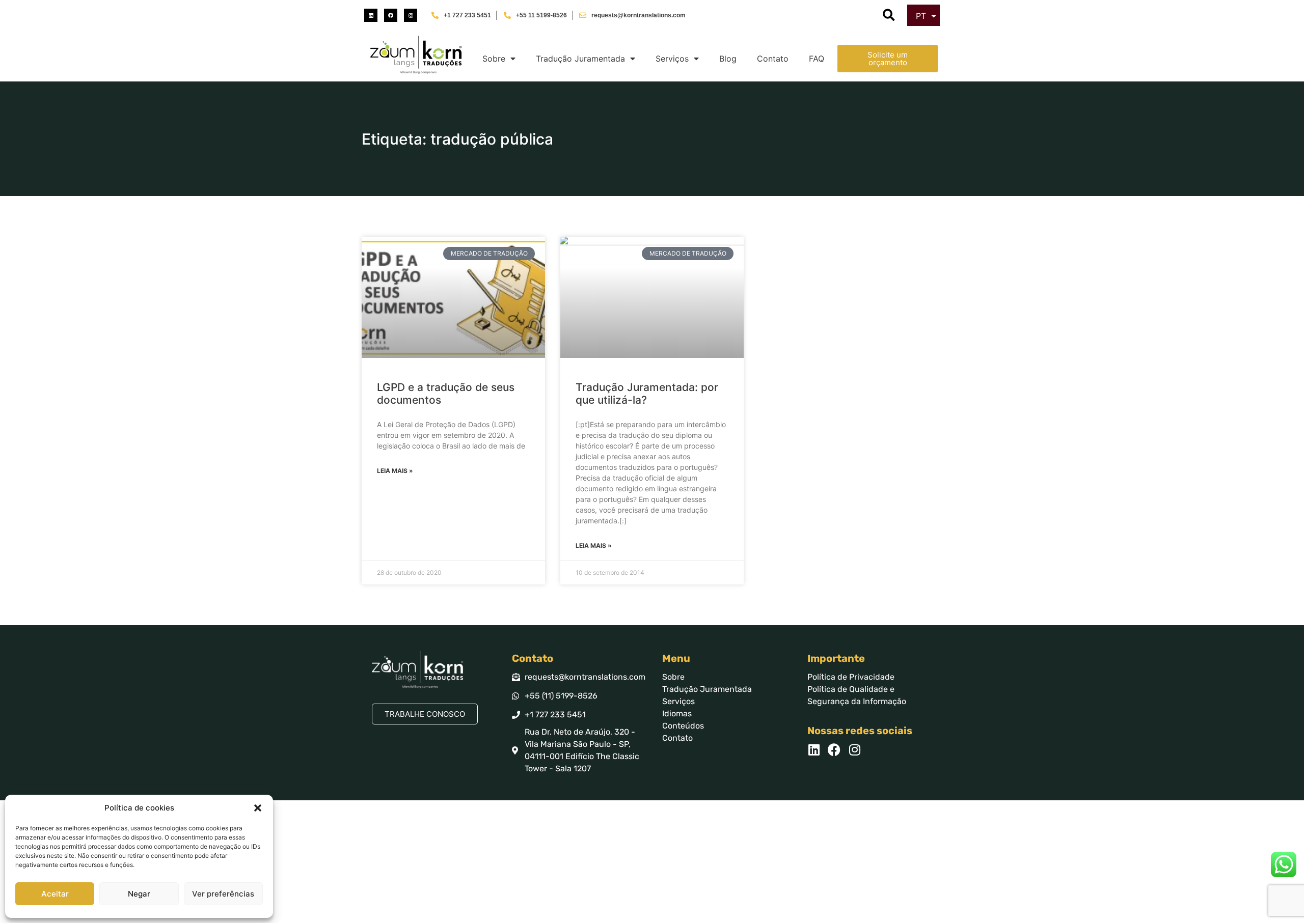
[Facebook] (390, 15)
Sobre (493, 58)
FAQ (816, 58)
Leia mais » (395, 470)
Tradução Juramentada (580, 58)
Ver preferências (223, 894)
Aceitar (55, 894)
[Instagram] (410, 15)
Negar (139, 894)
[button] (258, 808)
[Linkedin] (370, 15)
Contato (773, 58)
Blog (728, 58)
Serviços (672, 58)
